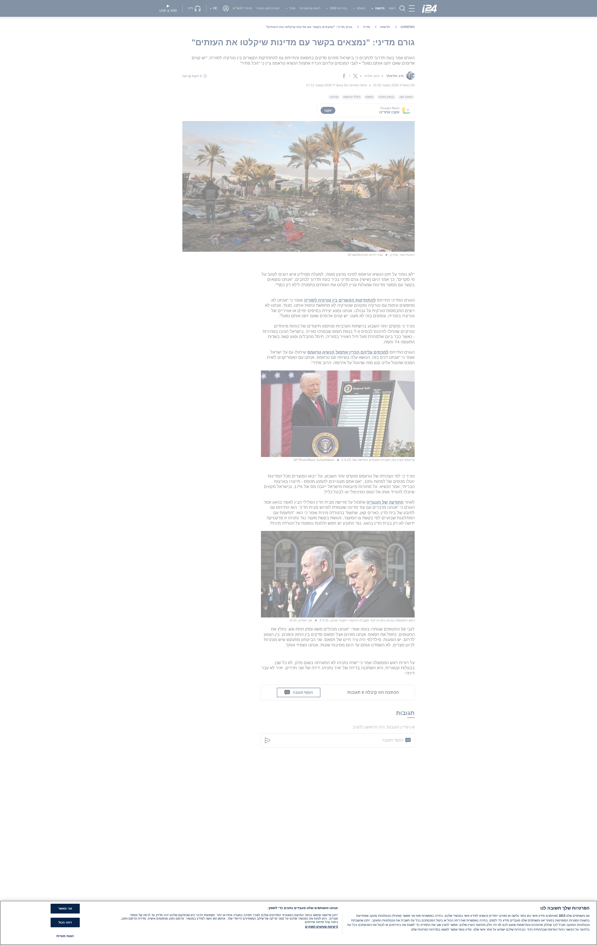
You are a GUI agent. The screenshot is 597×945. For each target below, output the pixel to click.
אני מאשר (65, 908)
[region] (298, 923)
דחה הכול (65, 922)
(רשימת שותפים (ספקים (321, 926)
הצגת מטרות (65, 936)
